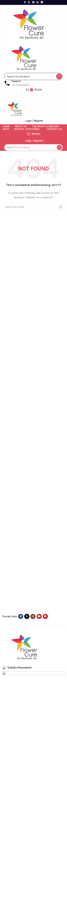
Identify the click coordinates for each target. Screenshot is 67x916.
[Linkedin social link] (38, 2)
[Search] (59, 76)
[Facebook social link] (25, 2)
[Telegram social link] (42, 2)
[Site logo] (28, 23)
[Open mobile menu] (33, 96)
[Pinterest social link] (33, 2)
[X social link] (29, 2)
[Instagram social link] (33, 616)
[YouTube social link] (39, 616)
